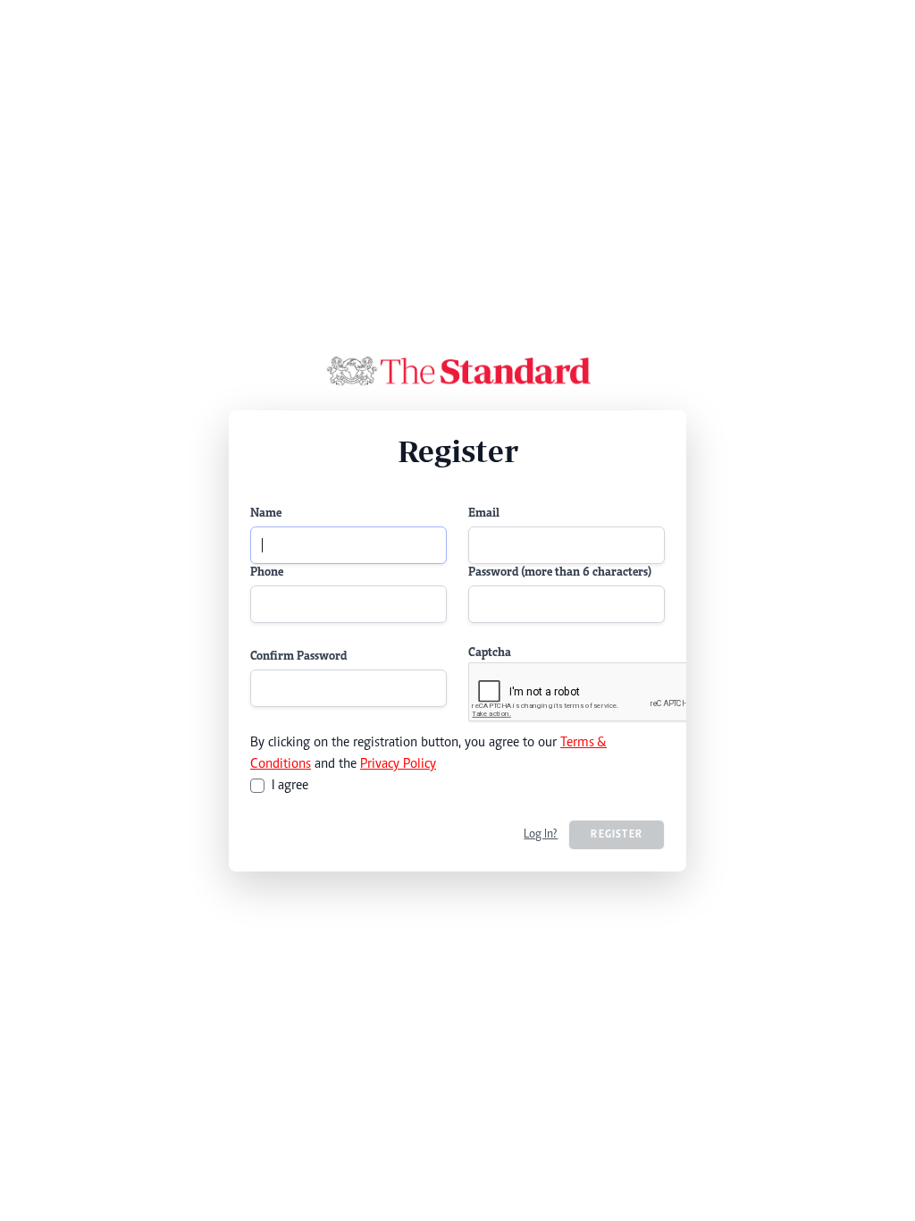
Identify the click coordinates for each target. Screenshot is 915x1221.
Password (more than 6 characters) (559, 573)
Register (616, 834)
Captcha (489, 653)
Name (265, 514)
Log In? (541, 835)
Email (483, 514)
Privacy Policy (398, 764)
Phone (266, 573)
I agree (290, 786)
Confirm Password (298, 657)
